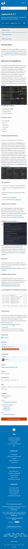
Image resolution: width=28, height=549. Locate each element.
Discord (4, 270)
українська (14, 534)
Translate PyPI (13, 475)
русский (16, 536)
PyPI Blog (13, 454)
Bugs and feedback (14, 471)
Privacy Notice (13, 494)
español (13, 533)
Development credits (13, 479)
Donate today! (14, 509)
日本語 (22, 533)
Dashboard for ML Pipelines (12, 53)
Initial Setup (13, 197)
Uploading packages (13, 440)
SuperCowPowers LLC (10, 367)
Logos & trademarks (14, 460)
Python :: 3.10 (7, 406)
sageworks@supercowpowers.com (9, 268)
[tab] (14, 30)
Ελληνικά (20, 534)
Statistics (14, 458)
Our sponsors (14, 462)
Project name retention (13, 444)
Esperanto (25, 536)
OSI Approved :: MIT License (10, 402)
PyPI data (4, 344)
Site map (14, 519)
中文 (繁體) (11, 536)
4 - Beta (5, 397)
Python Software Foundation (15, 518)
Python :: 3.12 (7, 410)
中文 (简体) (5, 536)
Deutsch (24, 534)
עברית (21, 536)
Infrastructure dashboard (13, 456)
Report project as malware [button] (14, 419)
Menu (22, 3)
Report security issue (14, 490)
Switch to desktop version (14, 527)
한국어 (15, 537)
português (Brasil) (7, 534)
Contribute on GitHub (13, 473)
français (17, 533)
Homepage (6, 337)
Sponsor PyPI (14, 477)
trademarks (12, 513)
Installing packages (13, 438)
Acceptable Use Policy (13, 496)
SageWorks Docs (19, 245)
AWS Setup (18, 199)
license (16, 319)
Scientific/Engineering (9, 414)
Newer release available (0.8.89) (10, 349)
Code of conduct (13, 492)
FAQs (14, 446)
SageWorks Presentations (17, 217)
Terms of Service (13, 488)
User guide (13, 442)
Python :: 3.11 (7, 408)
